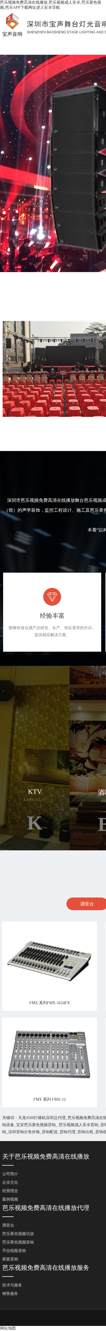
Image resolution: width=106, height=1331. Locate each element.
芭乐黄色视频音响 (18, 1242)
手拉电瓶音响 (14, 1251)
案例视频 (10, 1199)
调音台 (8, 1225)
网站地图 (8, 1328)
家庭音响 (10, 1259)
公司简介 (10, 1174)
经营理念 (10, 1191)
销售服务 (10, 1293)
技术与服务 (12, 1285)
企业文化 (10, 1182)
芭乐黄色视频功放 (18, 1234)
